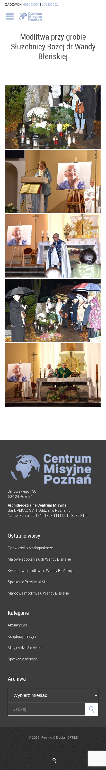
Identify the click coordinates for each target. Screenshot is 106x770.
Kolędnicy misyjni (22, 636)
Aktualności (17, 625)
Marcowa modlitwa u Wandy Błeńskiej (38, 593)
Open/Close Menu (9, 16)
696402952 (50, 4)
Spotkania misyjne (23, 659)
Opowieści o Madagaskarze (30, 548)
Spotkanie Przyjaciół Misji (28, 582)
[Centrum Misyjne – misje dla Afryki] (31, 16)
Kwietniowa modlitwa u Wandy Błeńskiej (40, 571)
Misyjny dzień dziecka (25, 648)
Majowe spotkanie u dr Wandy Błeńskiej (40, 559)
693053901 (31, 4)
